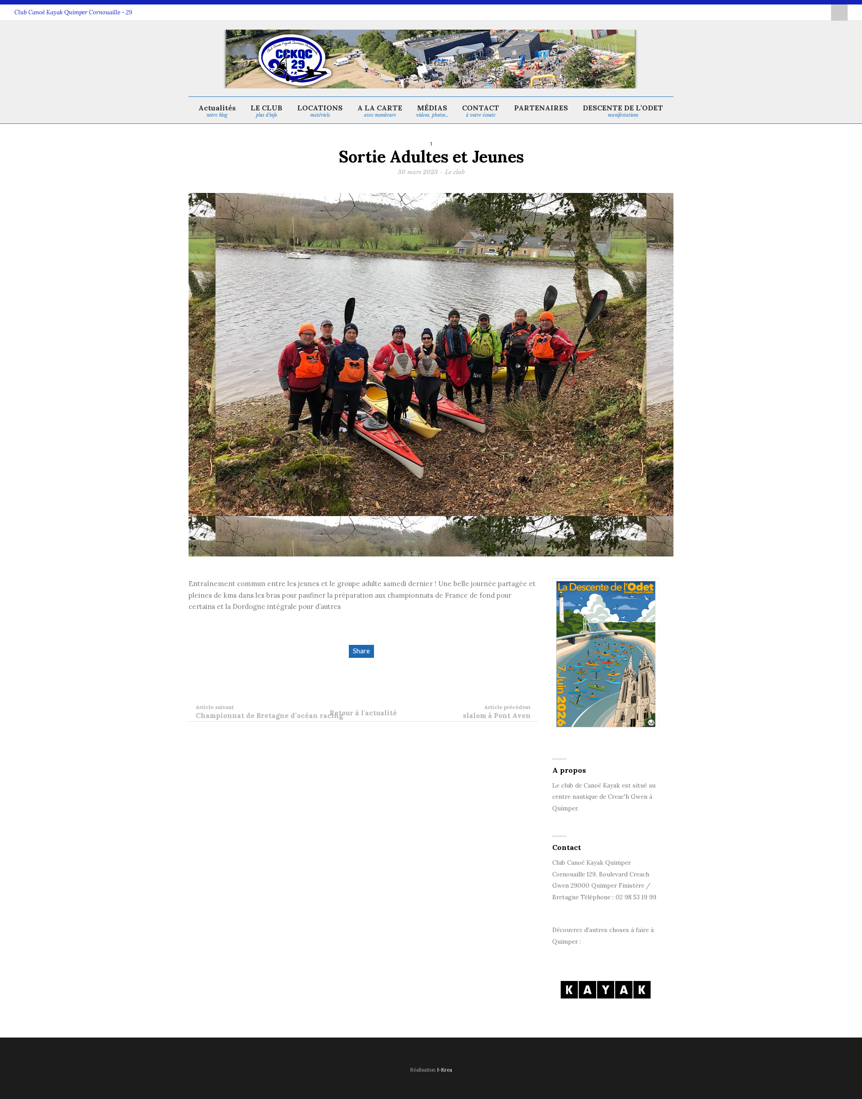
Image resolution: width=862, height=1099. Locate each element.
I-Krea (444, 1070)
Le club (455, 172)
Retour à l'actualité (363, 713)
